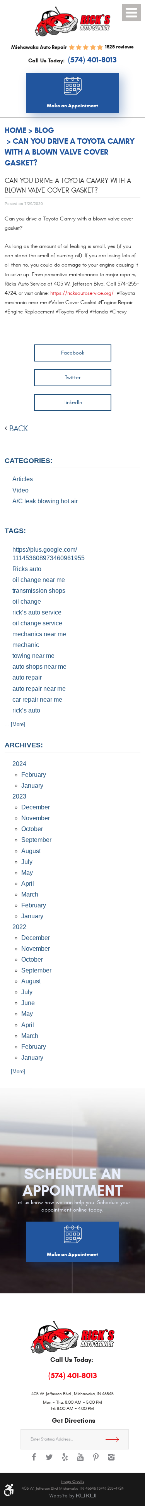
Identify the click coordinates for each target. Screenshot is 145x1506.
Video (20, 490)
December (35, 807)
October (32, 829)
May (27, 872)
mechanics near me (39, 634)
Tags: (15, 531)
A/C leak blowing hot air (45, 501)
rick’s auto (26, 710)
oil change (26, 601)
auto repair (27, 677)
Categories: (29, 461)
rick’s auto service (36, 612)
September (36, 839)
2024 (19, 764)
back (18, 429)
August (31, 851)
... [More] (15, 724)
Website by (72, 1496)
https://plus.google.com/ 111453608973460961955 (48, 553)
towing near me (33, 655)
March (29, 894)
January (32, 785)
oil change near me (38, 580)
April (27, 883)
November (35, 818)
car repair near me (37, 699)
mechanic (25, 645)
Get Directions (115, 1439)
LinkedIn (72, 402)
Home (15, 130)
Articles (22, 479)
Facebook (72, 352)
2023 (19, 796)
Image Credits (72, 1481)
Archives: (24, 745)
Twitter (72, 377)
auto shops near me (39, 666)
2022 (19, 927)
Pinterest (96, 1461)
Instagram (111, 1461)
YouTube (80, 1461)
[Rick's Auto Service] (72, 21)
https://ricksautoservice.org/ (82, 293)
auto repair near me (39, 688)
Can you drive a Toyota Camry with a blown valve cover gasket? (70, 152)
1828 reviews (119, 47)
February (33, 774)
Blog (44, 130)
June (28, 1003)
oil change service (37, 623)
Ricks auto (26, 569)
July (26, 862)
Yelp (65, 1461)
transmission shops (38, 590)
